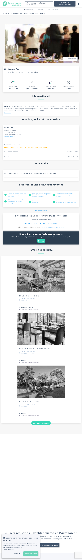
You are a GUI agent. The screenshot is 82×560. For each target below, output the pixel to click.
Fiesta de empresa (52, 9)
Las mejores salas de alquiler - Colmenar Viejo (41, 223)
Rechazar (16, 553)
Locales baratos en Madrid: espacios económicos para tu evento (65, 194)
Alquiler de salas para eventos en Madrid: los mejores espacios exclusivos (17, 194)
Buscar (41, 241)
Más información (8, 549)
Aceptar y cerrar (31, 553)
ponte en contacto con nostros (52, 227)
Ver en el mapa (9, 137)
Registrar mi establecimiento (65, 4)
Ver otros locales (41, 210)
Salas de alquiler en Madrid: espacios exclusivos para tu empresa (16, 201)
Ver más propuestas (41, 423)
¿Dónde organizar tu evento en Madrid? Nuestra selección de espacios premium (41, 194)
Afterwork (40, 9)
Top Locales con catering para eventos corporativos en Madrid (66, 201)
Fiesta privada (28, 9)
